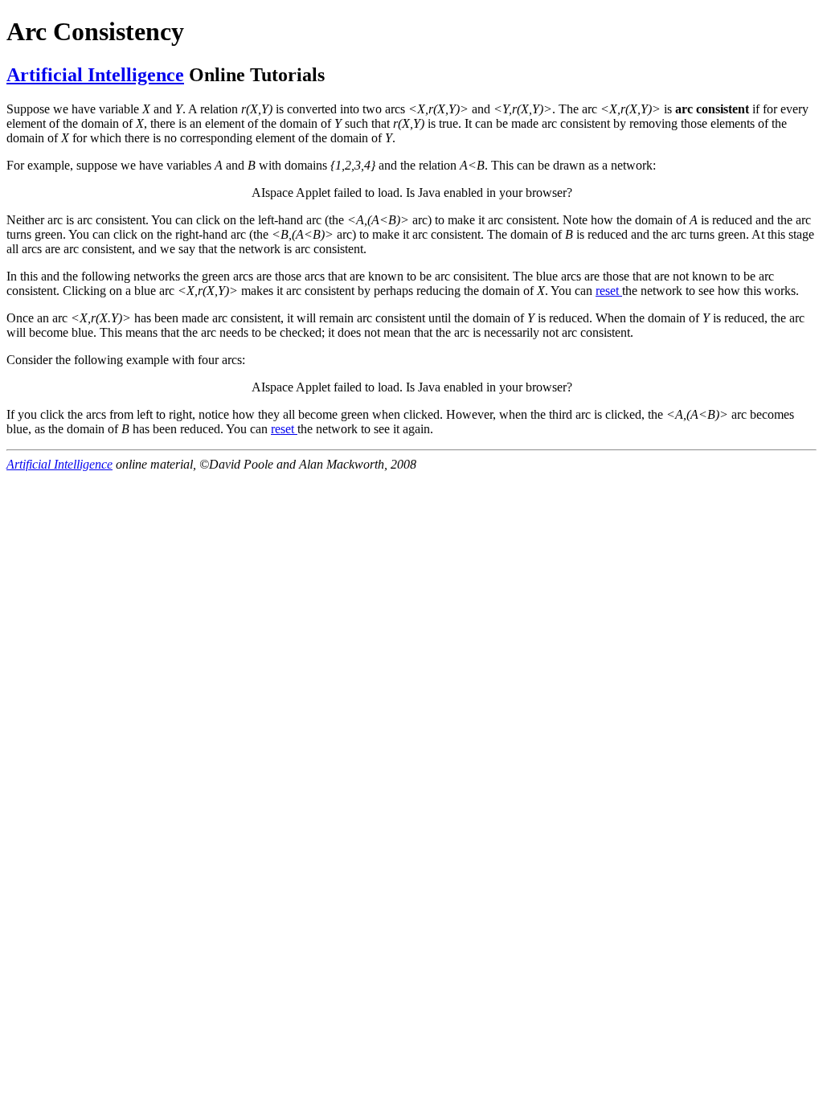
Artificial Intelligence (95, 74)
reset (609, 290)
